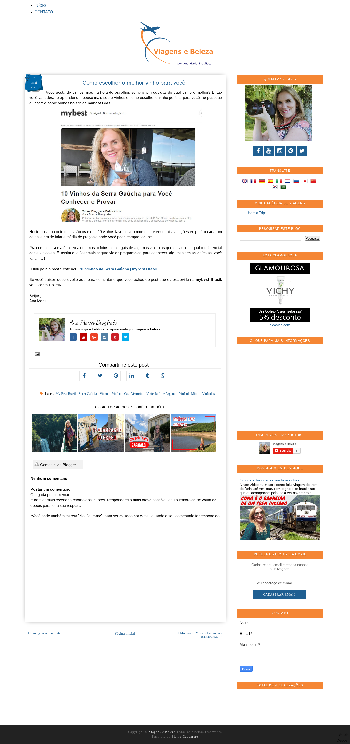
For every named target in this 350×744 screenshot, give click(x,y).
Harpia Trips (257, 213)
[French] (254, 182)
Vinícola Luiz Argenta (161, 394)
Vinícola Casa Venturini (128, 394)
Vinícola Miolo (189, 394)
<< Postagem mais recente (43, 633)
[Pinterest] (291, 151)
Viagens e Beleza (163, 732)
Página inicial (125, 633)
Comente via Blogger (57, 465)
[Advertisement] (275, 391)
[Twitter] (302, 151)
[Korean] (276, 188)
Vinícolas (208, 394)
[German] (263, 182)
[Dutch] (288, 182)
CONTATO (44, 12)
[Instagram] (280, 151)
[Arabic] (284, 188)
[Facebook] (258, 151)
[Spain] (271, 182)
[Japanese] (306, 182)
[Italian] (280, 182)
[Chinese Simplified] (314, 182)
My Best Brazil (66, 394)
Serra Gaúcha (88, 394)
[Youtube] (269, 151)
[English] (246, 182)
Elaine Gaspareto (185, 736)
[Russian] (297, 182)
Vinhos (105, 394)
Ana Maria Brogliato (93, 322)
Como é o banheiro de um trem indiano (270, 480)
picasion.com (280, 325)
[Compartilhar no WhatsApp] (162, 376)
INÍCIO (40, 6)
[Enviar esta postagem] (37, 354)
